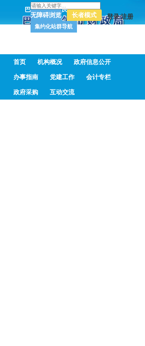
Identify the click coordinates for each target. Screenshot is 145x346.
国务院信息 (40, 199)
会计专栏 (98, 77)
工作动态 (92, 199)
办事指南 (26, 77)
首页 (20, 62)
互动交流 (62, 92)
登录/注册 (66, 8)
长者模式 (27, 8)
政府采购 (26, 92)
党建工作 (62, 77)
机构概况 (50, 62)
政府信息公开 (92, 62)
